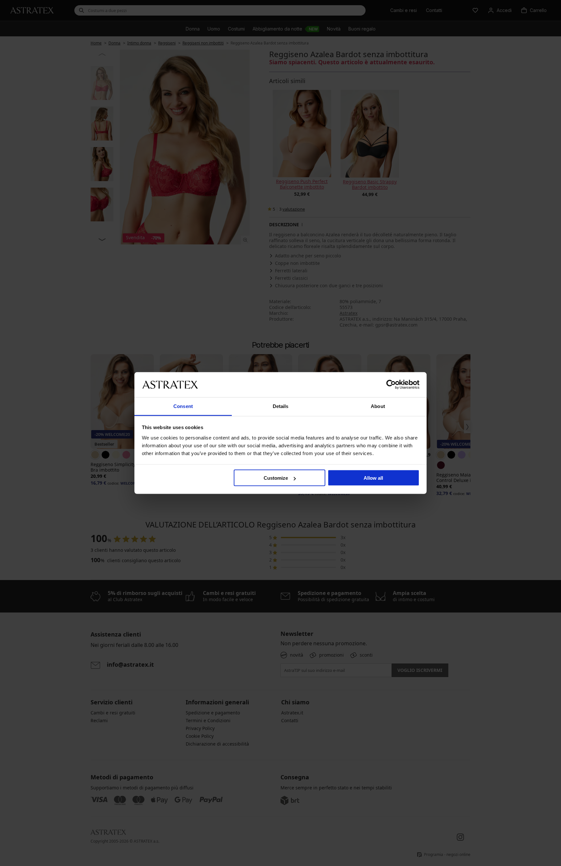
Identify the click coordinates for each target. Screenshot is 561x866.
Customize (276, 478)
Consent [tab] (183, 406)
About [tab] (378, 406)
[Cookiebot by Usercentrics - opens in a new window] (391, 385)
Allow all (373, 478)
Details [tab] (281, 406)
